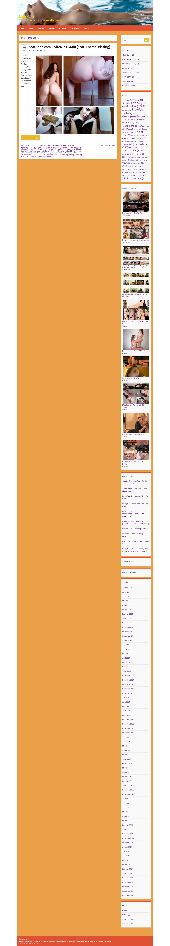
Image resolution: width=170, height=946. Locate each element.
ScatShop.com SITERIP (29, 155)
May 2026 (125, 601)
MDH (129, 154)
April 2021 (126, 772)
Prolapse (47, 153)
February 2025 (127, 667)
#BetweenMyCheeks (51, 145)
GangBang (144, 135)
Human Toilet (65, 151)
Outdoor (135, 163)
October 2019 (127, 843)
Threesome (138, 178)
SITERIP (130, 172)
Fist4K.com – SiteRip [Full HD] (135, 529)
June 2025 (126, 649)
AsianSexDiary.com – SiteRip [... (133, 267)
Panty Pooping (26, 153)
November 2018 (128, 882)
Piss (34, 153)
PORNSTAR (126, 77)
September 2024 (128, 689)
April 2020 (126, 816)
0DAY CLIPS (126, 55)
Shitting (71, 155)
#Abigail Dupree (29, 145)
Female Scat (49, 151)
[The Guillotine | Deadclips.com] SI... (135, 294)
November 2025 (128, 627)
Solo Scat (24, 156)
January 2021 (127, 785)
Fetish (57, 151)
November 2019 (128, 838)
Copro (23, 151)
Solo (126, 175)
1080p (125, 100)
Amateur (137, 99)
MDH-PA (51, 28)
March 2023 (126, 755)
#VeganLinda (49, 149)
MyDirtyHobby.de (133, 160)
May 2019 (125, 860)
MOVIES (62, 28)
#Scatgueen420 (76, 147)
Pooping (40, 153)
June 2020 (126, 807)
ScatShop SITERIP (69, 153)
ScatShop (58, 153)
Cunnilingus (133, 123)
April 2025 (126, 658)
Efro (32, 151)
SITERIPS (40, 28)
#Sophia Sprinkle (27, 149)
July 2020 (125, 803)
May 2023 (125, 746)
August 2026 (127, 588)
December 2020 (128, 790)
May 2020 (125, 812)
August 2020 (127, 799)
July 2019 (125, 851)
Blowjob (133, 111)
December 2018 (128, 878)
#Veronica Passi (60, 149)
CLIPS (30, 28)
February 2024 (127, 719)
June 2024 (126, 702)
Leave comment (109, 145)
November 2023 (128, 728)
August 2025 (127, 640)
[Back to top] (165, 941)
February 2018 (127, 895)
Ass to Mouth (76, 149)
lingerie (132, 148)
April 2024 (126, 711)
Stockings (134, 175)
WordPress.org (127, 923)
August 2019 (127, 847)
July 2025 (125, 645)
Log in (124, 910)
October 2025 (127, 632)
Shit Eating (42, 155)
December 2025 (128, 623)
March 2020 (126, 821)
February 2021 (127, 781)
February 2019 (127, 869)
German (127, 138)
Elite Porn (26, 16)
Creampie (131, 116)
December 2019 (128, 834)
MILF (139, 153)
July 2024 (125, 697)
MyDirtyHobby (129, 157)
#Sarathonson (65, 147)
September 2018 (128, 891)
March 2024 (126, 715)
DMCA (86, 28)
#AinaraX (39, 145)
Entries (126, 915)
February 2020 (127, 825)
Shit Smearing (63, 155)
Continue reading (30, 138)
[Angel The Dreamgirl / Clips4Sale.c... (135, 240)
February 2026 (127, 614)
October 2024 (127, 684)
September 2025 (128, 636)
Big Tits (136, 106)
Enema (37, 151)
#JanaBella (63, 145)
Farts (43, 151)
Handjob (138, 138)
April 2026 (126, 605)
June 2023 (126, 741)
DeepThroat (133, 125)
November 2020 (128, 794)
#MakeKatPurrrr (27, 147)
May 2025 (125, 654)
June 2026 (126, 596)
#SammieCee (54, 147)
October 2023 (127, 733)
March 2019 (126, 865)
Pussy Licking (134, 166)
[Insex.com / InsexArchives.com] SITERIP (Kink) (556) (134, 513)
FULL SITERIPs (41, 50)
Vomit (50, 156)
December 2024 (128, 675)
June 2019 (126, 856)
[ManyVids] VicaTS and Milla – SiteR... (135, 351)
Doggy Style (134, 129)
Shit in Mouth (52, 155)
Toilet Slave (33, 156)
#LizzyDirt (71, 145)
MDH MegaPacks (128, 64)
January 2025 (127, 671)
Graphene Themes (35, 943)
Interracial (130, 144)
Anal (68, 149)
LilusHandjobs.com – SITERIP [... (133, 434)
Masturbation (75, 151)
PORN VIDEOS (127, 72)
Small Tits (140, 172)
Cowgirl (137, 113)
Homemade (138, 141)
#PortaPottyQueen (41, 147)
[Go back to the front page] (85, 12)
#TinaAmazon (39, 149)
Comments (128, 919)
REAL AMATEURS (128, 81)
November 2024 (128, 680)
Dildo (28, 151)
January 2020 (127, 829)
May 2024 (125, 706)
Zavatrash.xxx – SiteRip (130, 378)
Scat (52, 153)
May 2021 (125, 768)
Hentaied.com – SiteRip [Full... (133, 213)
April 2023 (126, 750)
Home (21, 28)
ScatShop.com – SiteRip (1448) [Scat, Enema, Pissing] (69, 47)
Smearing (78, 155)
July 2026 (125, 592)
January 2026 (127, 618)
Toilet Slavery (43, 156)
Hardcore (127, 141)
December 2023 (128, 724)
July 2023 (125, 737)
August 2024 (127, 693)
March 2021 (126, 777)
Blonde (126, 110)
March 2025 (126, 662)
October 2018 (127, 887)
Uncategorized (127, 86)
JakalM (33, 50)
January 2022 (127, 759)
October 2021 (127, 763)
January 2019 (127, 873)
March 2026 (126, 610)
